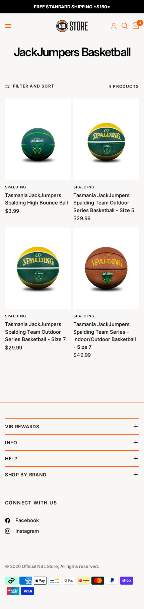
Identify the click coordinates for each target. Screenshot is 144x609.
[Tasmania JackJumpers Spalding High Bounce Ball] (38, 139)
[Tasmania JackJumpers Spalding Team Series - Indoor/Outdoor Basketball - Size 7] (106, 268)
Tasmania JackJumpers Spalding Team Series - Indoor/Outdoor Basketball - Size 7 (104, 335)
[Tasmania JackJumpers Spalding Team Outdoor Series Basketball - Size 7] (38, 268)
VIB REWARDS (22, 426)
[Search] (124, 26)
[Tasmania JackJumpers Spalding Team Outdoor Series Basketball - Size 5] (106, 139)
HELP (11, 458)
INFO (11, 442)
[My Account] (113, 26)
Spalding (15, 187)
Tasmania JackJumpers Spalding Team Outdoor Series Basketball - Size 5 (103, 202)
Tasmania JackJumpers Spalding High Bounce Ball (36, 199)
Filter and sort (33, 86)
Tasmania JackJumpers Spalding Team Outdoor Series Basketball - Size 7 (35, 331)
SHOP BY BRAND (26, 474)
